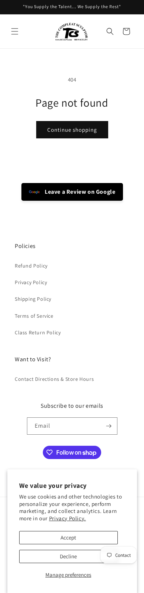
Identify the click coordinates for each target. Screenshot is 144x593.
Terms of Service (34, 316)
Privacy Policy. (67, 518)
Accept (68, 537)
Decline (68, 556)
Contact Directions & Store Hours (54, 379)
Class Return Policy (38, 332)
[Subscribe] (109, 426)
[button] (15, 31)
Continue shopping (72, 129)
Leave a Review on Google (80, 192)
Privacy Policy (31, 282)
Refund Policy (31, 265)
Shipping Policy (33, 299)
